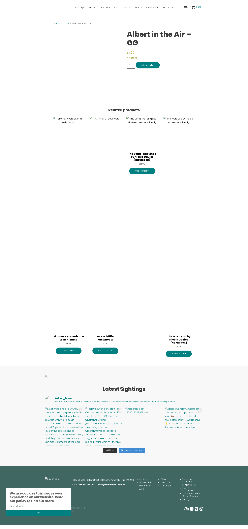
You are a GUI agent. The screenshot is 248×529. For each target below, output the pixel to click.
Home (57, 23)
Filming (185, 499)
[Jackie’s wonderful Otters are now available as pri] (184, 426)
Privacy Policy (189, 485)
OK (38, 512)
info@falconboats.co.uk (111, 484)
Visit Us (138, 7)
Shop (116, 7)
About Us (127, 7)
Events (142, 489)
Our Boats (166, 485)
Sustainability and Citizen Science (191, 495)
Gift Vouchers (146, 482)
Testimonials (145, 485)
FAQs (163, 479)
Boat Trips (80, 7)
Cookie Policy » (17, 506)
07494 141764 (83, 484)
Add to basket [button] (68, 350)
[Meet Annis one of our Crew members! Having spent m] (64, 426)
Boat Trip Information (188, 489)
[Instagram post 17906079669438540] (144, 426)
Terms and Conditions (187, 480)
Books (66, 23)
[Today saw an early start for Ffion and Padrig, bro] (104, 426)
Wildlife (91, 7)
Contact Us (167, 7)
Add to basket (148, 65)
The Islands (104, 7)
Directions (166, 482)
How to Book (152, 7)
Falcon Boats (58, 7)
